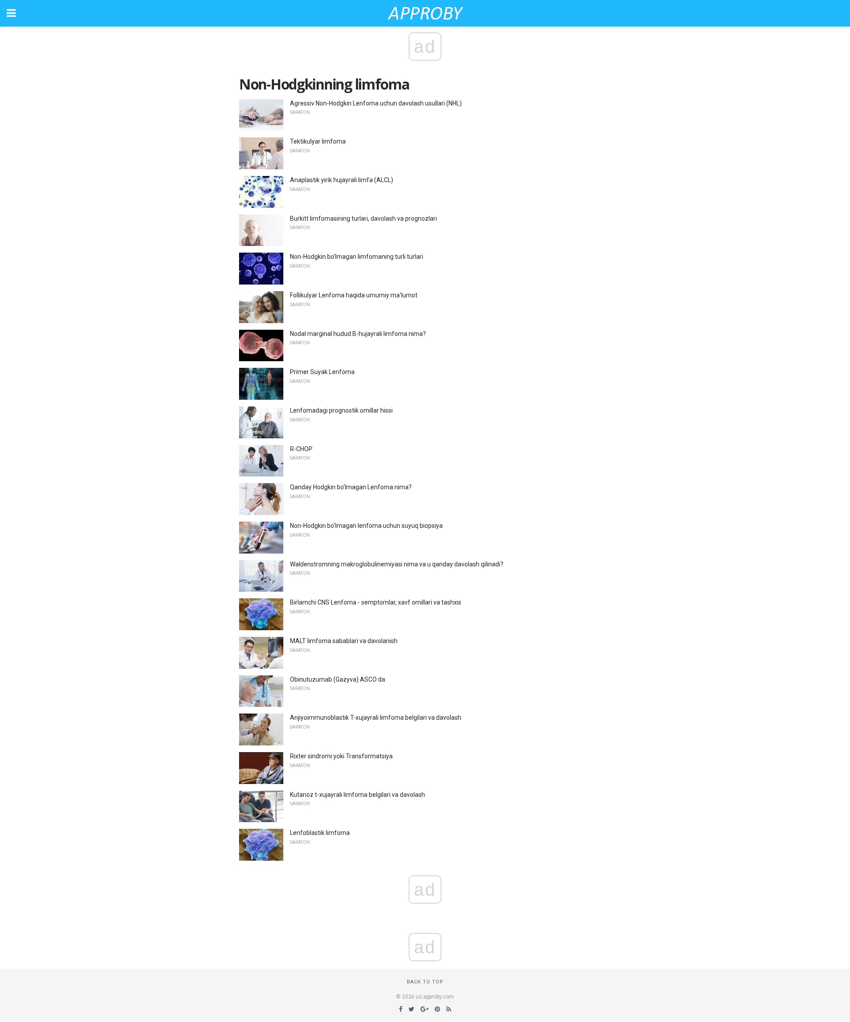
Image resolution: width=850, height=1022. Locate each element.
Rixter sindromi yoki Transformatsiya (341, 756)
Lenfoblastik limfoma (320, 832)
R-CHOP (301, 448)
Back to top (425, 982)
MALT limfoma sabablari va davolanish (344, 640)
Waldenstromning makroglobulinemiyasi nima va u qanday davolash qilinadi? (396, 564)
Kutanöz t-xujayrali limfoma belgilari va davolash (357, 794)
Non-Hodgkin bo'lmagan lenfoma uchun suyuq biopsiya (366, 525)
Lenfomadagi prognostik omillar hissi (341, 410)
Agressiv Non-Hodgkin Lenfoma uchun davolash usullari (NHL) (376, 103)
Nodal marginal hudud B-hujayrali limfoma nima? (358, 333)
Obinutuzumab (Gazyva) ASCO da (337, 679)
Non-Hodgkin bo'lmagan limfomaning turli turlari (356, 256)
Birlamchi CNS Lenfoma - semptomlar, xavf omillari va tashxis (375, 602)
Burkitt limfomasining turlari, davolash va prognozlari (363, 218)
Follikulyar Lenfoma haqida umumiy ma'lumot (353, 295)
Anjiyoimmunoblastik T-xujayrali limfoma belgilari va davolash (375, 717)
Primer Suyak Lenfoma (322, 371)
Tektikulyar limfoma (318, 141)
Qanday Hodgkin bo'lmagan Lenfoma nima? (351, 487)
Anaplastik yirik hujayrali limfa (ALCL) (341, 179)
